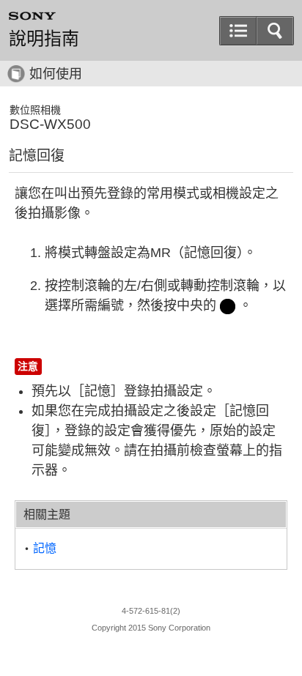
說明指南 (44, 39)
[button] (275, 31)
